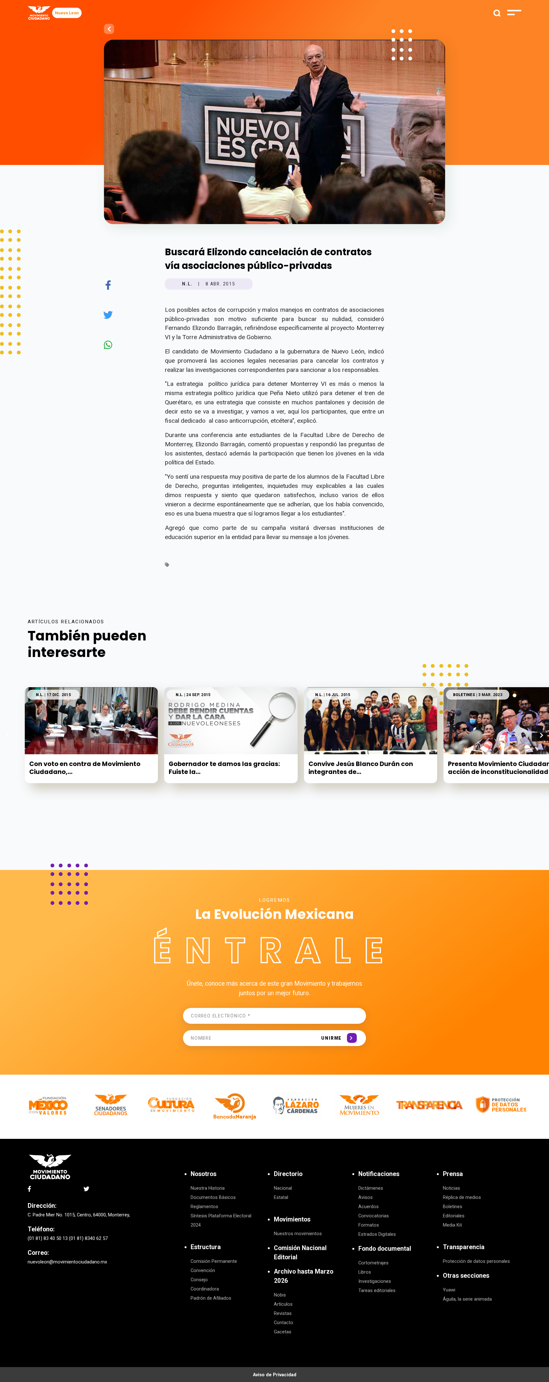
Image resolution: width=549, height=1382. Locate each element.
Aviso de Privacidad (274, 1375)
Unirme (331, 1038)
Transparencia (464, 1247)
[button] (541, 735)
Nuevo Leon (67, 12)
